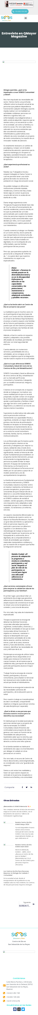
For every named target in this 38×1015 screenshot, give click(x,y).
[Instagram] (19, 1009)
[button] (20, 11)
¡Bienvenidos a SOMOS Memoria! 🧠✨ (17, 806)
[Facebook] (15, 1009)
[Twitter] (23, 1009)
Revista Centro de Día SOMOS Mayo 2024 (23, 823)
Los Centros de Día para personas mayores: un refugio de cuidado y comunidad (16, 873)
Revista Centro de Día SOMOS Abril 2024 (23, 846)
